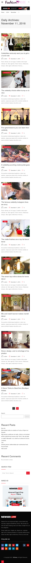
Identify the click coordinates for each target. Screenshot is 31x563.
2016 (7, 12)
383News (15, 557)
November (13, 12)
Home (2, 12)
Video (5, 35)
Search (3, 413)
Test (2, 442)
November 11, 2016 (15, 58)
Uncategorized (7, 72)
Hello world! (4, 448)
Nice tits (3, 428)
